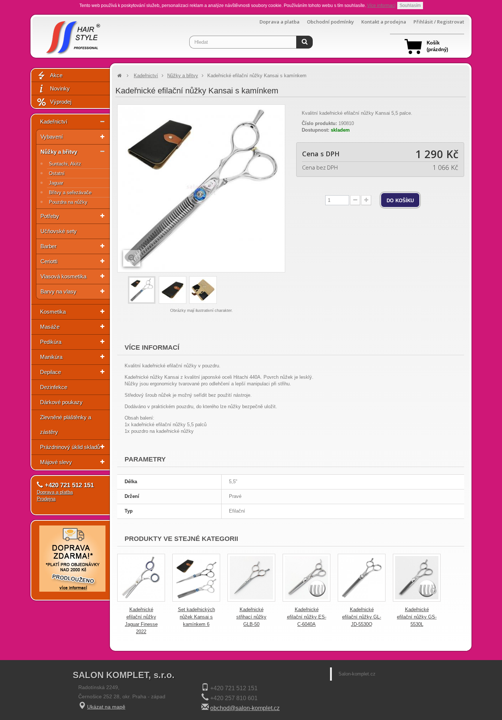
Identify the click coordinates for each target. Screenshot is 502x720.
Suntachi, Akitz (65, 164)
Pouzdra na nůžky (68, 202)
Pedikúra (50, 342)
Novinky (60, 88)
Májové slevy (56, 462)
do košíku (400, 200)
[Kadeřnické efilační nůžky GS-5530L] (417, 578)
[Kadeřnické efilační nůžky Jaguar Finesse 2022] (141, 578)
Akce (56, 75)
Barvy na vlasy (58, 291)
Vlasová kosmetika (63, 276)
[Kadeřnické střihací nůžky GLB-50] (251, 578)
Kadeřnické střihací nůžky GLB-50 (251, 617)
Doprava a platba (279, 22)
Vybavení (51, 136)
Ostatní (57, 173)
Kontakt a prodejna (383, 22)
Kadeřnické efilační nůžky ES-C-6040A (306, 617)
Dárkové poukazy (61, 402)
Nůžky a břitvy (58, 152)
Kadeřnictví (53, 121)
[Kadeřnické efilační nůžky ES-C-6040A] (306, 578)
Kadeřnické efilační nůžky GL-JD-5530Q (361, 617)
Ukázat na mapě (106, 707)
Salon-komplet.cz (357, 674)
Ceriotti (48, 261)
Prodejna (46, 499)
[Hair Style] (72, 35)
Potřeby (49, 216)
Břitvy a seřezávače (70, 192)
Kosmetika (53, 312)
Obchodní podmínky (330, 22)
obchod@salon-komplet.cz (245, 708)
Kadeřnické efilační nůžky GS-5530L (417, 617)
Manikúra (51, 357)
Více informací (381, 5)
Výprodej (60, 102)
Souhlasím (410, 5)
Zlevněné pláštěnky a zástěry (65, 424)
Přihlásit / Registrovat (438, 22)
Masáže (50, 327)
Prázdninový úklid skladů (70, 447)
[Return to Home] (119, 75)
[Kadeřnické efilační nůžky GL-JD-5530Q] (362, 578)
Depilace (50, 372)
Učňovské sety (58, 231)
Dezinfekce (53, 387)
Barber (48, 246)
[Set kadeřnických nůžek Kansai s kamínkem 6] (196, 578)
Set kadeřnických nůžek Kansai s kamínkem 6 (196, 617)
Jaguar (56, 183)
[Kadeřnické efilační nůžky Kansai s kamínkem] (141, 290)
